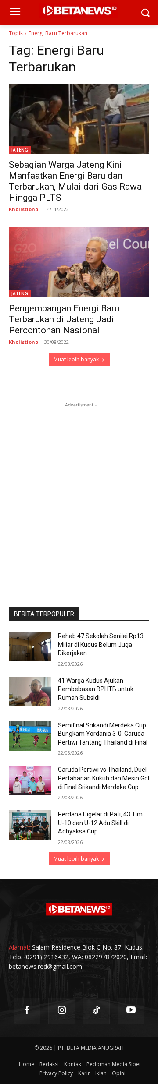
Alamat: (19, 947)
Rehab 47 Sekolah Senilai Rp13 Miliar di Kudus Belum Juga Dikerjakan (101, 644)
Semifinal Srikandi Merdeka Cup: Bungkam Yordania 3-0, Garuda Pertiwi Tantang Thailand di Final (102, 734)
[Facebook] (27, 1011)
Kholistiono (23, 209)
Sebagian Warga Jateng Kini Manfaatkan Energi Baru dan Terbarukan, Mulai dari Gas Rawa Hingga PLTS (75, 181)
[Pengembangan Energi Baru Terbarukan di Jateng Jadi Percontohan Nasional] (79, 262)
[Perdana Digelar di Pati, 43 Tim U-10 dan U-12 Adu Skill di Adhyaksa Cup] (30, 825)
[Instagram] (61, 1011)
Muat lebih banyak (76, 359)
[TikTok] (96, 1011)
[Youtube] (131, 1011)
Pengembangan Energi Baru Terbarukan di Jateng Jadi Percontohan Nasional (64, 319)
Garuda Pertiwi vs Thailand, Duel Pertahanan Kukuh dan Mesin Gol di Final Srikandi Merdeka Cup (103, 778)
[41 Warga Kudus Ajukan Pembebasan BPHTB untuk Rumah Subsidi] (30, 691)
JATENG (19, 150)
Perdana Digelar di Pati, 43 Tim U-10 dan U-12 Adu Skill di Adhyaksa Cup (100, 823)
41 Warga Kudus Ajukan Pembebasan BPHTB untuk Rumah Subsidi (95, 689)
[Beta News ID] (79, 909)
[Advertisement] (79, 488)
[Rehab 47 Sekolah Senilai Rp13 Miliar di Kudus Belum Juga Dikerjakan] (30, 646)
